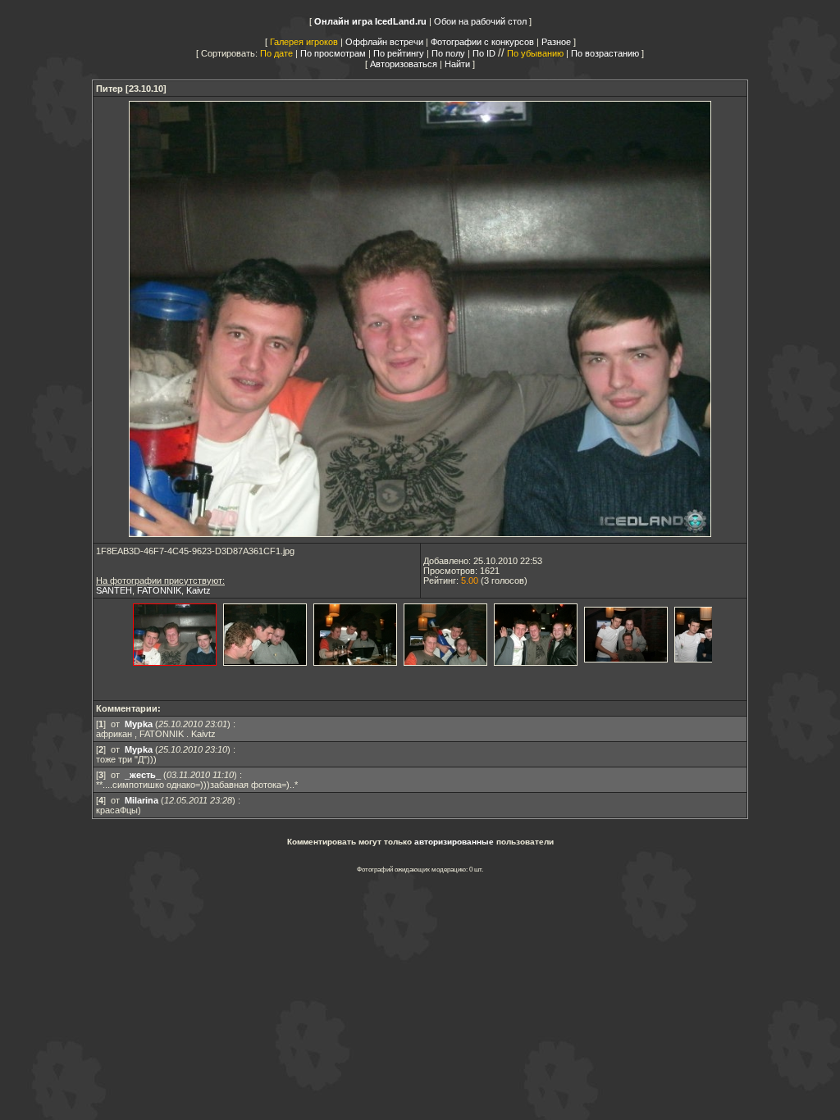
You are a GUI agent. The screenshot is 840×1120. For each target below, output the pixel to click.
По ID (483, 53)
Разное (556, 42)
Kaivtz (198, 590)
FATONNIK (159, 590)
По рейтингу (398, 53)
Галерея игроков (304, 42)
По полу (448, 53)
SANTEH (114, 590)
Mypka (139, 724)
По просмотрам (333, 53)
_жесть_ (143, 775)
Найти (457, 64)
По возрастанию (605, 53)
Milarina (141, 800)
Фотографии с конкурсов (482, 42)
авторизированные (454, 841)
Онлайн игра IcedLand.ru (370, 21)
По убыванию (535, 53)
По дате (276, 53)
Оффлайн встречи (384, 42)
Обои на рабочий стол (480, 21)
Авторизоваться (403, 64)
